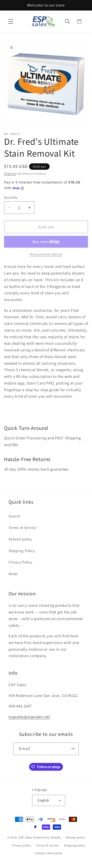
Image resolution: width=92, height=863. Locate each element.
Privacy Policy (20, 562)
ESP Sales (25, 837)
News (13, 573)
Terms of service (47, 845)
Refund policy (20, 539)
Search (14, 516)
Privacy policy (21, 845)
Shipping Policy (22, 550)
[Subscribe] (73, 749)
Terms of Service (23, 527)
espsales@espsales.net (29, 716)
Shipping (10, 173)
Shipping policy (74, 845)
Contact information (49, 853)
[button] (11, 21)
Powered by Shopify (47, 837)
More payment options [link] (46, 254)
